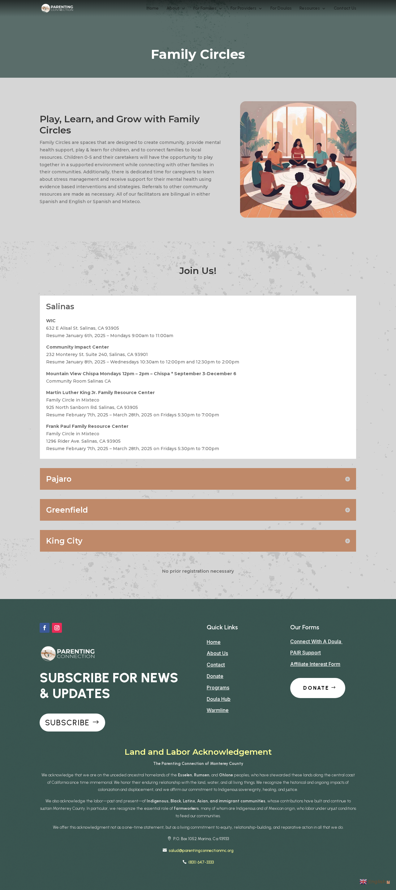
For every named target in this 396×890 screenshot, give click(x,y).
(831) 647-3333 (201, 862)
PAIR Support (305, 652)
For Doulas (281, 8)
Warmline (218, 710)
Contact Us (345, 8)
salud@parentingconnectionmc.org (201, 850)
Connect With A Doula (316, 641)
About (172, 8)
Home (153, 8)
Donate (215, 676)
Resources (309, 8)
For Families (205, 8)
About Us (217, 653)
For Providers (243, 8)
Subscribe (67, 722)
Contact (216, 665)
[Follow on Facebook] (45, 628)
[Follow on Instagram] (57, 628)
